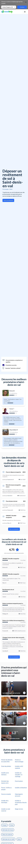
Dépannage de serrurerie (19, 795)
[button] (25, 11)
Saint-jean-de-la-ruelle (8, 839)
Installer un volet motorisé (5, 810)
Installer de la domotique (4, 801)
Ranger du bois (19, 809)
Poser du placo (19, 781)
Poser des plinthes (6, 766)
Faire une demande (8, 200)
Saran (19, 839)
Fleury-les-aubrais (7, 834)
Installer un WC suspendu (19, 767)
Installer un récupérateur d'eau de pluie (20, 802)
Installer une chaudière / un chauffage (18, 774)
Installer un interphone (21, 787)
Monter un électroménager (19, 760)
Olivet (11, 825)
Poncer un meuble (6, 794)
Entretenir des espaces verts (5, 782)
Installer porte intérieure (5, 773)
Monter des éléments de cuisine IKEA (7, 760)
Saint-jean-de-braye (7, 830)
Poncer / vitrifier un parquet (6, 788)
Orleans (4, 825)
